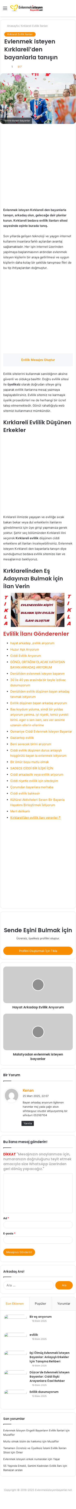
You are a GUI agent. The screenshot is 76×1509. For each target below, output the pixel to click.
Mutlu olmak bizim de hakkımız (22, 1441)
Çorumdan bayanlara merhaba (31, 787)
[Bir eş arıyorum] (15, 1322)
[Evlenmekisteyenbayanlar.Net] (26, 8)
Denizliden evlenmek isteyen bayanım (37, 673)
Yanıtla (28, 1123)
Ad (6, 1218)
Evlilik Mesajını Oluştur (38, 360)
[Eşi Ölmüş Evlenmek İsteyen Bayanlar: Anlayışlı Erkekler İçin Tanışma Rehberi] (15, 1358)
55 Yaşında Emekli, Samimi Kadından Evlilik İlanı (32, 1465)
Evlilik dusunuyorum (44, 1392)
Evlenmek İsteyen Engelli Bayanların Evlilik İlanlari (34, 1430)
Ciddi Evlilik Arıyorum (25, 656)
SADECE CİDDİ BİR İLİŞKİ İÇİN (31, 768)
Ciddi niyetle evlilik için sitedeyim (34, 781)
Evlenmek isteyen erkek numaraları (25, 1459)
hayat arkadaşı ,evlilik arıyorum (32, 643)
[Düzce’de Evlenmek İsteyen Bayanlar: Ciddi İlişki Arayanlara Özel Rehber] (15, 1378)
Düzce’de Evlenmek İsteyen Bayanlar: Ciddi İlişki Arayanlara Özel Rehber (50, 1376)
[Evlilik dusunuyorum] (15, 1397)
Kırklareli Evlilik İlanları (34, 25)
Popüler (40, 1303)
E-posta (9, 1233)
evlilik (34, 1335)
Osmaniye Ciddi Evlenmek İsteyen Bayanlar (41, 731)
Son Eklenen (15, 1303)
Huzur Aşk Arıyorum (24, 649)
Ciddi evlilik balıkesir (25, 793)
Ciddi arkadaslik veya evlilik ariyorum (36, 774)
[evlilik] (15, 1340)
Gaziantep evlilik (22, 738)
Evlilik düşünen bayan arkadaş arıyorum (38, 703)
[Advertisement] (38, 168)
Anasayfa (12, 25)
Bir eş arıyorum (41, 1317)
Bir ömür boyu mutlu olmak (29, 762)
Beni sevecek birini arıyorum (30, 744)
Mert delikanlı (20, 811)
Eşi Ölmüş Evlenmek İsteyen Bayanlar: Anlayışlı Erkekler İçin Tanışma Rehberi (50, 1357)
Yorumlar (63, 1303)
